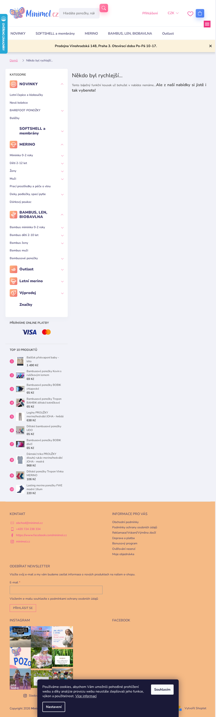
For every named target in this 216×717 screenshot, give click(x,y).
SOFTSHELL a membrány (32, 131)
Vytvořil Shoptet (195, 708)
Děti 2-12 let (18, 163)
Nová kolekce (19, 103)
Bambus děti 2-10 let (24, 235)
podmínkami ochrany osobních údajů (74, 599)
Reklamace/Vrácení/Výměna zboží (134, 533)
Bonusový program (124, 543)
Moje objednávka (123, 554)
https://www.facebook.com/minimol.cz (41, 535)
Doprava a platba (123, 538)
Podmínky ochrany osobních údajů (134, 527)
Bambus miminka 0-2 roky (27, 227)
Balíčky (14, 118)
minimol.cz (23, 541)
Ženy (13, 171)
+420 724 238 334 (28, 529)
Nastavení (54, 707)
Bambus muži (19, 250)
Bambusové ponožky (24, 258)
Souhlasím (162, 689)
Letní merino (31, 280)
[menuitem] (18, 33)
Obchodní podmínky (125, 522)
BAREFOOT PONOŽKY (25, 110)
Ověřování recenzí (123, 549)
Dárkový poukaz (20, 202)
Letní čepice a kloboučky (26, 95)
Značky (25, 304)
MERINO (27, 144)
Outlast (26, 269)
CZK (171, 13)
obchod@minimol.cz (29, 523)
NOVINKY (28, 84)
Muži (13, 179)
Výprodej (27, 292)
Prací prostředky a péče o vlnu (30, 186)
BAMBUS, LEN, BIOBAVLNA (33, 215)
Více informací (86, 696)
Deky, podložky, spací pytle (28, 194)
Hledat (104, 8)
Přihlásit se (23, 608)
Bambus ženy (19, 243)
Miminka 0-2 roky (21, 155)
